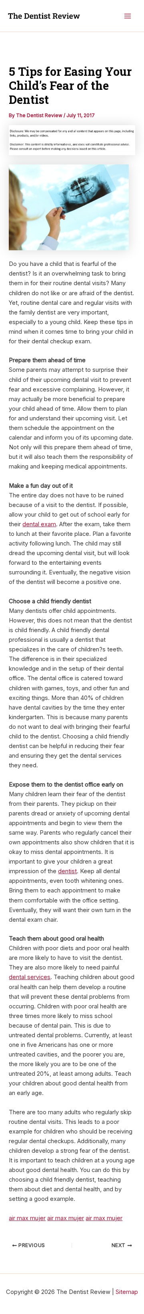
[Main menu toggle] (127, 16)
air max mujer (27, 1218)
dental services (29, 977)
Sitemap (127, 1292)
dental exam (39, 524)
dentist (67, 871)
